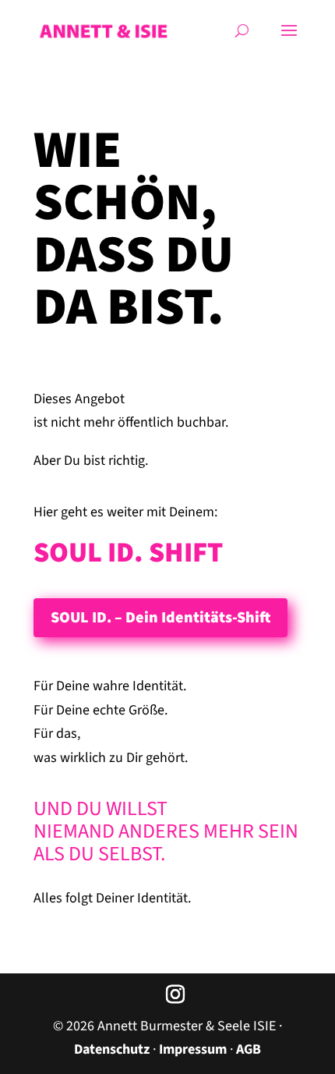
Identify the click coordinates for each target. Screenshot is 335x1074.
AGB (248, 1049)
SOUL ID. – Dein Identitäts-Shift (160, 618)
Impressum (193, 1049)
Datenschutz (112, 1049)
